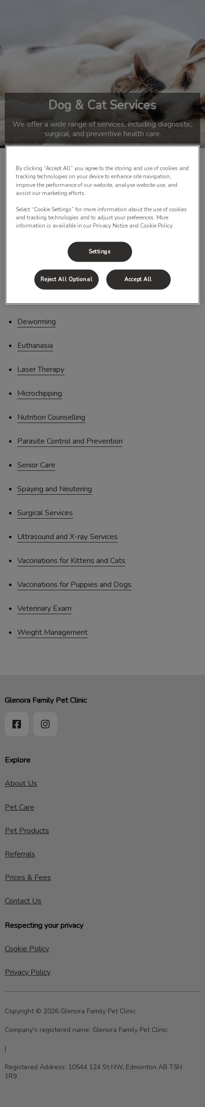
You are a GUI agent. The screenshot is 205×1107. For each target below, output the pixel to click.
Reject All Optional (66, 279)
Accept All (138, 279)
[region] (102, 224)
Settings (100, 251)
